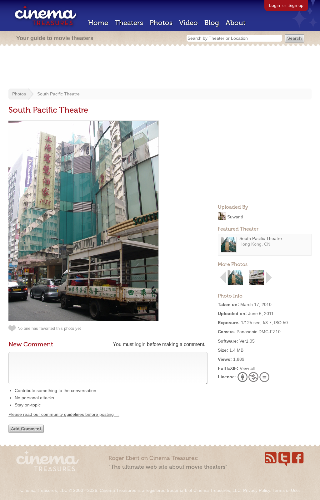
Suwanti (235, 216)
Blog (211, 22)
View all (247, 368)
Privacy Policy (256, 490)
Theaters (129, 22)
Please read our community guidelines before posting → (63, 414)
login (140, 344)
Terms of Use (285, 490)
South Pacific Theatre (58, 93)
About (236, 22)
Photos (161, 22)
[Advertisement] (160, 68)
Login (274, 5)
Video (188, 22)
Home (98, 22)
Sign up (295, 5)
